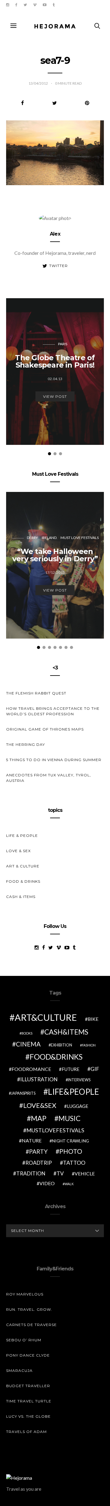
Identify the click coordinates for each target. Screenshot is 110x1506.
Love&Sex (39, 1105)
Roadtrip (38, 1163)
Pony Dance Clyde (28, 1355)
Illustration (39, 1079)
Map (38, 1118)
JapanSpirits (23, 1093)
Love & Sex (18, 850)
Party (38, 1151)
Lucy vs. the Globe (28, 1416)
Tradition (31, 1173)
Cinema (28, 1044)
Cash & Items (20, 896)
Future (70, 1069)
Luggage (77, 1106)
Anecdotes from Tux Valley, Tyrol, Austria (48, 778)
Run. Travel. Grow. (29, 1309)
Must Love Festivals (80, 537)
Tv (60, 1173)
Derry (32, 537)
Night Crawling (70, 1140)
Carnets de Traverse (31, 1324)
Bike (93, 1019)
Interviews (79, 1080)
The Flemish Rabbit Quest (36, 693)
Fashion (89, 1045)
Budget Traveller (28, 1385)
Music (69, 1118)
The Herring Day (25, 744)
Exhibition (61, 1045)
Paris (62, 344)
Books (26, 1033)
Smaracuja (19, 1370)
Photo (70, 1151)
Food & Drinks (23, 881)
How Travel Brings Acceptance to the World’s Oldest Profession (53, 711)
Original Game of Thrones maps (45, 729)
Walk (69, 1184)
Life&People (73, 1092)
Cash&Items (66, 1032)
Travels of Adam (26, 1431)
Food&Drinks (56, 1056)
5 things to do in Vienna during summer (53, 759)
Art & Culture (22, 866)
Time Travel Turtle (28, 1401)
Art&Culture (46, 1017)
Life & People (22, 835)
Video (47, 1183)
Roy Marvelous (24, 1294)
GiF (94, 1069)
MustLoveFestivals (55, 1130)
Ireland (49, 537)
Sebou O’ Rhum (23, 1340)
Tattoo (74, 1162)
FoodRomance (31, 1069)
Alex (55, 234)
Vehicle (85, 1173)
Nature (32, 1140)
